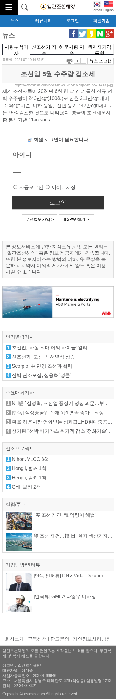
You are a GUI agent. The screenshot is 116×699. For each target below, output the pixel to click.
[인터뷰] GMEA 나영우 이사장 (64, 596)
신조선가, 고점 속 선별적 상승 (43, 356)
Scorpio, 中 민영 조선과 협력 (42, 366)
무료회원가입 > (39, 219)
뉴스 (14, 20)
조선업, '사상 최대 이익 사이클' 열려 (49, 347)
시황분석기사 (16, 49)
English (108, 10)
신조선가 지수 (44, 49)
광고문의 (59, 638)
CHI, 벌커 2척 (26, 486)
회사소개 (14, 638)
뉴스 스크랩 (101, 60)
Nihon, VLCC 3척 (30, 459)
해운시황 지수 (71, 49)
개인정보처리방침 (92, 638)
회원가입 (101, 20)
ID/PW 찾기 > (76, 219)
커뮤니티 (43, 20)
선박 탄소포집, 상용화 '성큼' (41, 375)
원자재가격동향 (100, 49)
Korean (97, 10)
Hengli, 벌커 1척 (29, 468)
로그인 (72, 20)
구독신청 (37, 638)
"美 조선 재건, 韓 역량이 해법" (64, 515)
